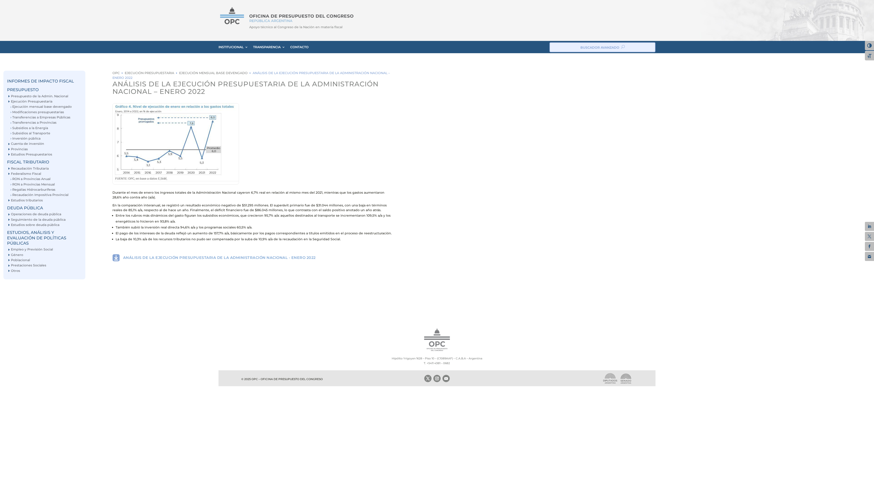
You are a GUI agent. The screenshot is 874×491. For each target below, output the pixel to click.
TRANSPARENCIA (267, 47)
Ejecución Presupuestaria (31, 101)
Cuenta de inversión (27, 143)
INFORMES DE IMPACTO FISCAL (40, 81)
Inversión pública (26, 138)
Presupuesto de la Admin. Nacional (39, 96)
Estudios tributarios (27, 200)
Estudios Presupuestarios (31, 154)
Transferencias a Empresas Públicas (41, 117)
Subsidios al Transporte (31, 133)
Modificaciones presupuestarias (38, 112)
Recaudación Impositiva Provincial (40, 195)
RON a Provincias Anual (31, 179)
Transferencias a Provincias (34, 122)
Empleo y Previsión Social (32, 249)
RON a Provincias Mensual (33, 184)
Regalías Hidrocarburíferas (33, 189)
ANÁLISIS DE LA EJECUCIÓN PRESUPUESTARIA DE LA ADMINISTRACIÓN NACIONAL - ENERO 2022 (219, 258)
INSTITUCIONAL (231, 47)
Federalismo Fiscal (26, 173)
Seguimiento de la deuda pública (38, 219)
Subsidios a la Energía (30, 128)
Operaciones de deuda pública (36, 214)
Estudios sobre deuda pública (35, 225)
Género (17, 255)
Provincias (19, 149)
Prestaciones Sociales (28, 265)
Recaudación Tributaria (30, 168)
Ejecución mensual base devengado (42, 106)
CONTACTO (299, 47)
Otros (15, 271)
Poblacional (20, 260)
